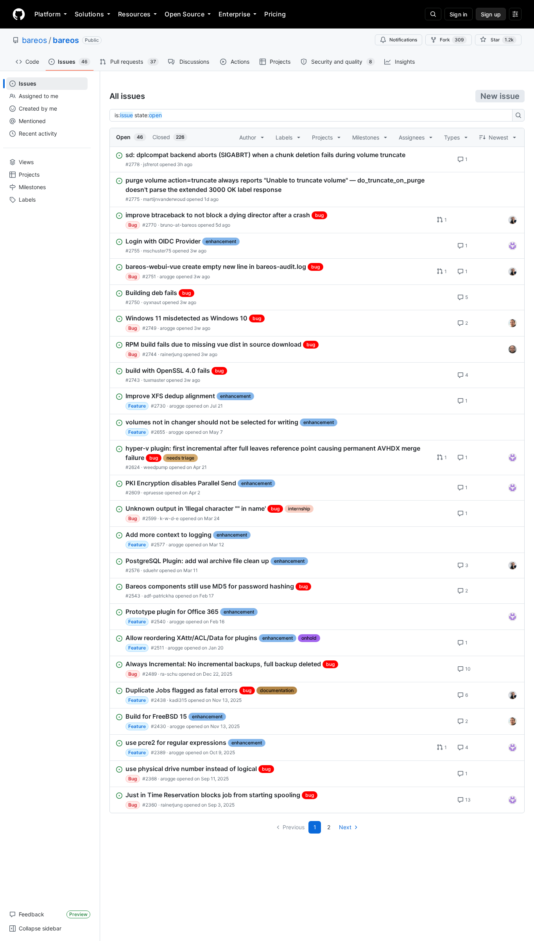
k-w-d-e (169, 518)
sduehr (150, 570)
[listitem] (317, 159)
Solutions (89, 14)
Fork (452, 40)
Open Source (184, 14)
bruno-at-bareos (178, 225)
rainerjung (171, 354)
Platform (47, 14)
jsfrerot (150, 164)
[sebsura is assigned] (512, 246)
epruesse (153, 493)
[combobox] (313, 115)
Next (345, 827)
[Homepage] (19, 14)
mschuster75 (157, 251)
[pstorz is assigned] (512, 349)
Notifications (403, 40)
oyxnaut (152, 302)
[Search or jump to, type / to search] (433, 14)
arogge (167, 276)
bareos (34, 40)
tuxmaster (154, 380)
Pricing (275, 14)
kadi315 (178, 700)
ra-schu (168, 674)
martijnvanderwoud (164, 199)
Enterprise (234, 14)
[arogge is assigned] (512, 323)
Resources (134, 14)
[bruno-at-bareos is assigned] (512, 220)
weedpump (155, 467)
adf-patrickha (159, 596)
